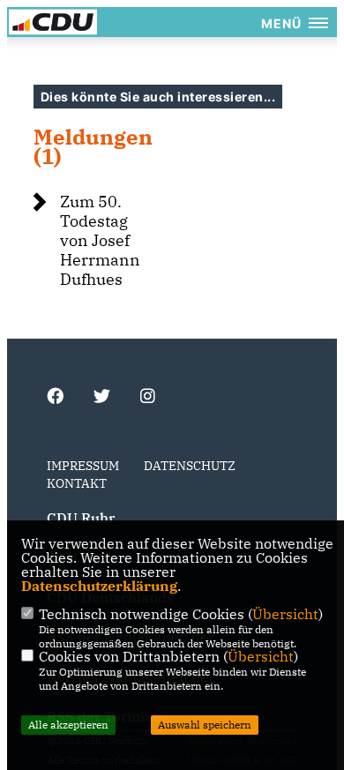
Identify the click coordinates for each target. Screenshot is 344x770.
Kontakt (77, 483)
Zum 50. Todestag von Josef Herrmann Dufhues (100, 240)
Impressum (83, 466)
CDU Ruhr (81, 518)
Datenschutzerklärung (99, 585)
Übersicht (285, 614)
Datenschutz (190, 466)
